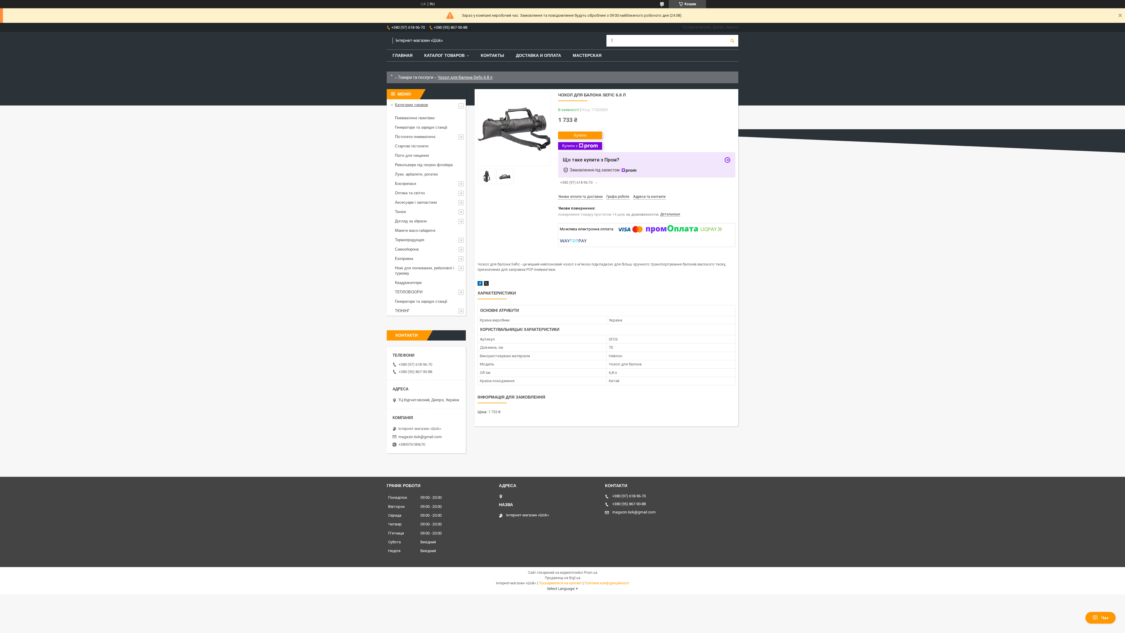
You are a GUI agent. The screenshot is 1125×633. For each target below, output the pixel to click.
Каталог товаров (444, 55)
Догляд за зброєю (411, 221)
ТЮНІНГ (402, 311)
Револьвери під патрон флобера (424, 165)
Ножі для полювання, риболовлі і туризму (424, 270)
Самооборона (407, 249)
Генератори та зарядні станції (421, 127)
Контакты (492, 55)
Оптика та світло (410, 193)
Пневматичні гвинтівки (414, 118)
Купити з (569, 146)
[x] (486, 284)
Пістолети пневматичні (415, 137)
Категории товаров (411, 105)
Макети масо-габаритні (415, 230)
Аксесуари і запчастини (416, 202)
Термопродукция (409, 240)
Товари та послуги (415, 77)
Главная (402, 55)
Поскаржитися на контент (560, 583)
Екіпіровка (404, 258)
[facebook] (480, 284)
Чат (1105, 617)
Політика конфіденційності (606, 583)
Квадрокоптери (408, 282)
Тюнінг (400, 212)
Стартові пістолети (411, 146)
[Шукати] (732, 41)
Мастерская (587, 55)
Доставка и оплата (538, 55)
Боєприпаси (405, 183)
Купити (580, 135)
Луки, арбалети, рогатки (416, 174)
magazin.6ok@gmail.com (420, 437)
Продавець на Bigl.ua (562, 578)
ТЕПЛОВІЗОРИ (408, 292)
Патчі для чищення (412, 155)
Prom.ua (590, 573)
